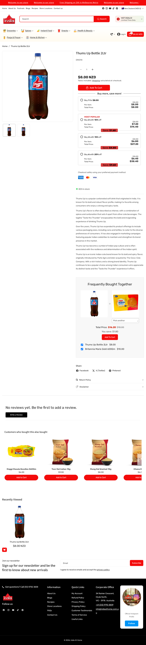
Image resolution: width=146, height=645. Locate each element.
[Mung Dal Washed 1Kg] (101, 452)
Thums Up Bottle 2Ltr (19, 542)
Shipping (96, 81)
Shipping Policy (79, 606)
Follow (131, 623)
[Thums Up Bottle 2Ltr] (19, 522)
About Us (51, 593)
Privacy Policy (78, 602)
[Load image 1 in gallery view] (9, 130)
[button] (135, 34)
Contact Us (52, 615)
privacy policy (103, 570)
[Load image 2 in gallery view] (23, 130)
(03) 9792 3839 (31, 586)
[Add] (4, 550)
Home (5, 46)
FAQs (49, 610)
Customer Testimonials (82, 610)
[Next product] (140, 459)
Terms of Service (79, 615)
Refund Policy (78, 598)
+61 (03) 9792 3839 (104, 605)
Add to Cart (110, 337)
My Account (77, 593)
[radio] (109, 104)
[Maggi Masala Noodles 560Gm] (21, 452)
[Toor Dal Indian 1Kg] (61, 452)
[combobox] (64, 19)
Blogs (49, 598)
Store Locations (54, 606)
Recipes (50, 602)
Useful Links (77, 619)
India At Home (76, 640)
